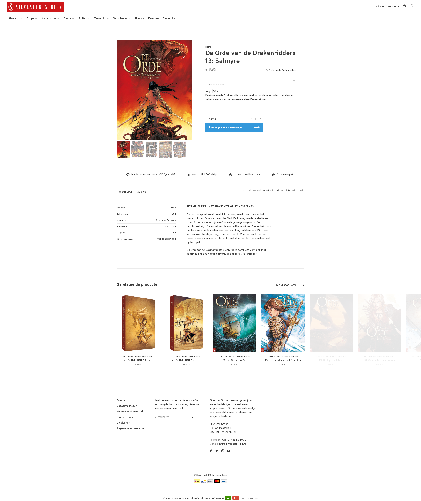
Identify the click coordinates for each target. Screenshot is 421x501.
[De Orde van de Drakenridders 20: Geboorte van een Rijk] (379, 323)
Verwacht (100, 18)
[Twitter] (216, 451)
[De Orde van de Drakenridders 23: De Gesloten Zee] (234, 323)
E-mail (300, 190)
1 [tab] (205, 377)
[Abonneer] (189, 417)
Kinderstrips (49, 18)
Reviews (141, 192)
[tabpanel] (154, 90)
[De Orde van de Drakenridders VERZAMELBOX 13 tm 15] (138, 323)
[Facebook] (211, 451)
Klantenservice (126, 417)
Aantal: (213, 119)
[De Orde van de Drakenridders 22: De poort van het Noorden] (283, 323)
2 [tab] (211, 377)
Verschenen (120, 18)
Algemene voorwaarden (131, 428)
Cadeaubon (169, 18)
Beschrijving (124, 192)
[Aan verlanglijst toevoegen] (294, 82)
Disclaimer (123, 423)
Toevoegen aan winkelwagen (226, 127)
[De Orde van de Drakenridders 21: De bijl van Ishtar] (331, 323)
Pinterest (290, 190)
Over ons (122, 400)
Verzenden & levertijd (130, 411)
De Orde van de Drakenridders (280, 70)
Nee (235, 498)
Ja (228, 498)
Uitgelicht (13, 18)
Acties (83, 18)
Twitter (279, 190)
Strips (30, 18)
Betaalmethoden (127, 406)
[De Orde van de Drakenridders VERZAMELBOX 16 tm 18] (186, 323)
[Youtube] (228, 451)
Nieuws (139, 18)
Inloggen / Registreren (388, 6)
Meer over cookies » (249, 498)
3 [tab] (217, 377)
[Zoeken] (412, 6)
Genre (67, 18)
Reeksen (153, 18)
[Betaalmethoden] (197, 482)
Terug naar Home (286, 285)
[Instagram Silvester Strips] (222, 451)
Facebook (268, 190)
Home (208, 47)
